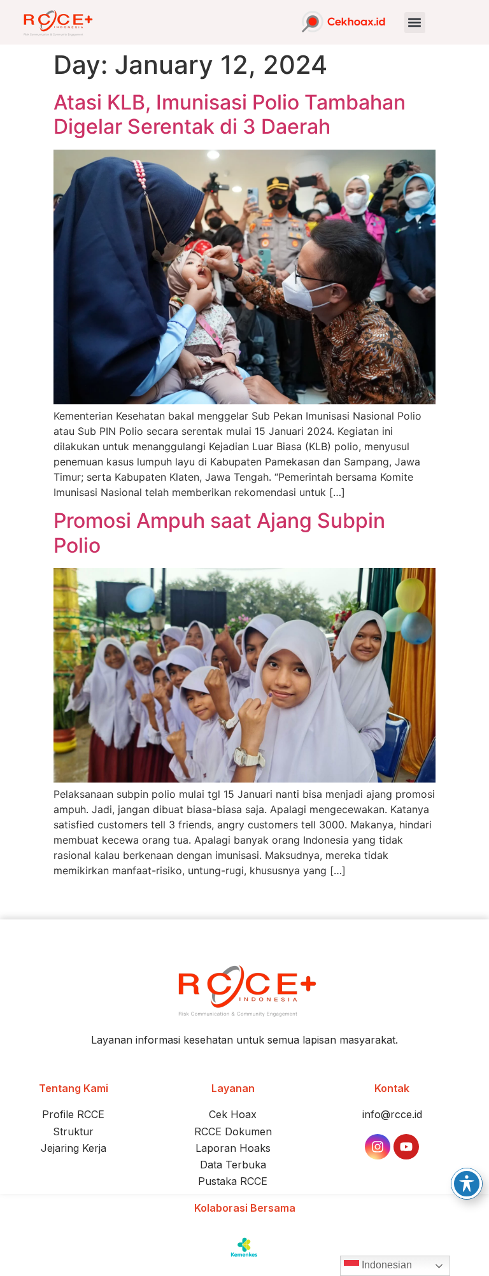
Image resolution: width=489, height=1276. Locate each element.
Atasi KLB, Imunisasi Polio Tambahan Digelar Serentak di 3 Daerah (229, 114)
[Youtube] (406, 1146)
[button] (414, 22)
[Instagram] (377, 1146)
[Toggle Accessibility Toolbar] (466, 1183)
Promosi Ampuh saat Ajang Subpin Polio (219, 532)
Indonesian (385, 1264)
